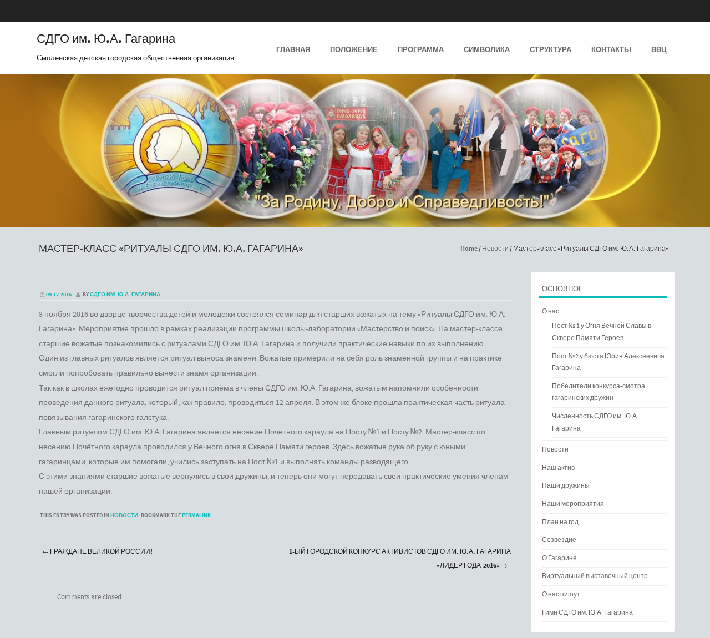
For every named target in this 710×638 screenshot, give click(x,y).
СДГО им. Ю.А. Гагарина (106, 39)
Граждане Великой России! (97, 551)
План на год (560, 522)
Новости (495, 249)
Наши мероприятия (573, 504)
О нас (550, 311)
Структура (550, 50)
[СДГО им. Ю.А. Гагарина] (355, 219)
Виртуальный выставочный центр (595, 576)
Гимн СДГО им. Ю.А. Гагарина (587, 613)
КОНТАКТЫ (611, 50)
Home (469, 249)
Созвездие (559, 540)
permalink (196, 515)
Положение (354, 50)
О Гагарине (559, 558)
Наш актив (558, 468)
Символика (487, 50)
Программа (421, 50)
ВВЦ (659, 50)
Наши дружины (566, 486)
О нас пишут (561, 594)
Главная (293, 50)
